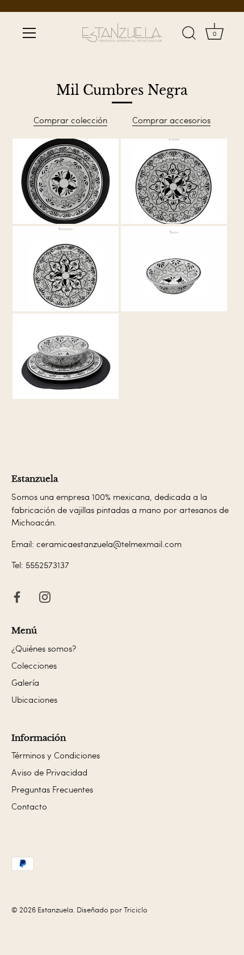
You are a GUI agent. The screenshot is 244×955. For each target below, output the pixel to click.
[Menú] (29, 32)
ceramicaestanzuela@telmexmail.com (109, 543)
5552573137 (47, 564)
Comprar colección (70, 120)
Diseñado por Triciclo (112, 909)
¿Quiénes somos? (43, 648)
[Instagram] (45, 594)
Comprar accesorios (171, 120)
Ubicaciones (34, 699)
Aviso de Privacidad (49, 772)
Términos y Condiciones (55, 755)
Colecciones (34, 665)
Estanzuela (55, 909)
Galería (25, 682)
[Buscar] (188, 34)
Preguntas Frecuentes (52, 789)
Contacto (29, 806)
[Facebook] (17, 594)
